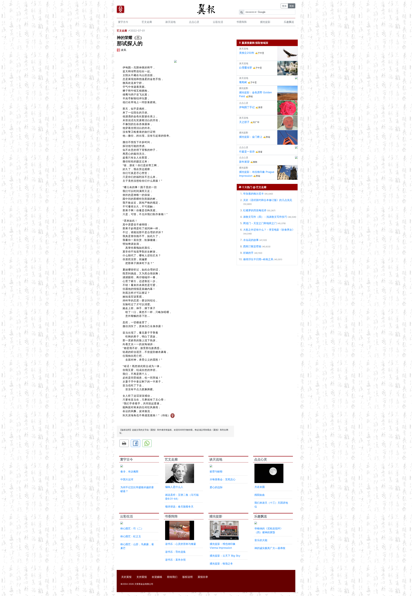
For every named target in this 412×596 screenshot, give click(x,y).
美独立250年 (246, 52)
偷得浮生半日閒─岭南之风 (258, 259)
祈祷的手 (248, 252)
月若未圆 (259, 487)
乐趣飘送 (289, 21)
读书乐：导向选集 (175, 551)
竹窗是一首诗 (247, 151)
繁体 (284, 6)
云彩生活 (218, 21)
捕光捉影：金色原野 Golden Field (255, 94)
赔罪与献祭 (216, 471)
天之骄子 (244, 122)
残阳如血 (259, 494)
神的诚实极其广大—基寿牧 (269, 548)
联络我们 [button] (172, 576)
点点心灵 (194, 21)
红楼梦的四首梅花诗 (254, 210)
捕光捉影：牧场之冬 (221, 563)
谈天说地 (170, 21)
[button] (124, 443)
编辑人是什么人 (174, 487)
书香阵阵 (241, 21)
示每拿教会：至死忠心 (222, 479)
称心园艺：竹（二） (132, 528)
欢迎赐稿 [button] (157, 576)
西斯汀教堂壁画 (252, 246)
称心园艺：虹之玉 (130, 536)
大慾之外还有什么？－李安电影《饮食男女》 (269, 229)
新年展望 (244, 161)
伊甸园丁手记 (247, 107)
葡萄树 (243, 82)
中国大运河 (126, 479)
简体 (291, 6)
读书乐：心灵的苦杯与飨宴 (180, 543)
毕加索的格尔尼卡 (253, 193)
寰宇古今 (123, 21)
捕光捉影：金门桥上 (250, 136)
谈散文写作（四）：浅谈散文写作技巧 (265, 216)
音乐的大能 (260, 540)
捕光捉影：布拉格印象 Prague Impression (256, 173)
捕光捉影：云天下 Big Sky (225, 555)
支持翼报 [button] (141, 576)
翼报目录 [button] (203, 576)
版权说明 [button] (187, 576)
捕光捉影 (265, 21)
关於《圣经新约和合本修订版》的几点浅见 (267, 200)
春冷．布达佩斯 (129, 471)
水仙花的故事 (251, 240)
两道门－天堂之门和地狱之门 (260, 223)
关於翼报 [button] (126, 576)
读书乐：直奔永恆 (175, 559)
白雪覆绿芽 (245, 67)
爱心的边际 (216, 487)
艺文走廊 (147, 21)
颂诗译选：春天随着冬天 (179, 506)
